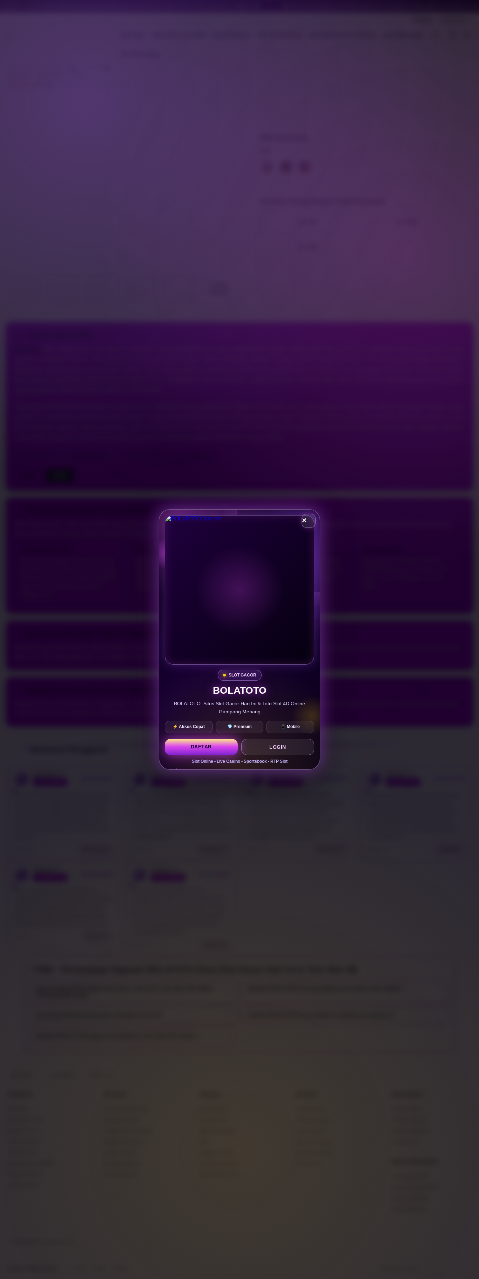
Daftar (201, 746)
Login (277, 747)
